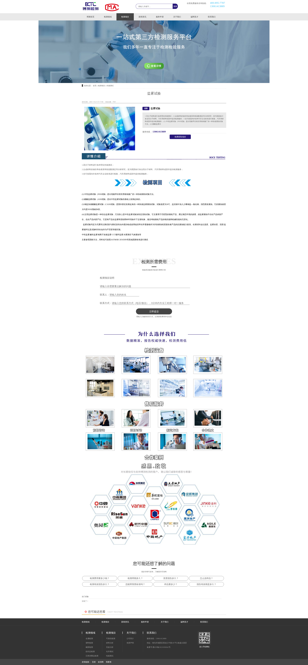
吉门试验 (85, 597)
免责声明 (130, 643)
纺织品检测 (90, 651)
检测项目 (125, 17)
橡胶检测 (89, 647)
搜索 (175, 6)
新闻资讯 (142, 17)
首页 (94, 86)
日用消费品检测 (92, 656)
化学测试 (109, 651)
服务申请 (160, 17)
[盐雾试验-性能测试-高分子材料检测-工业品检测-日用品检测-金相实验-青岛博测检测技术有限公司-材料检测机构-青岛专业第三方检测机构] (91, 9)
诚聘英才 (194, 17)
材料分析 (109, 643)
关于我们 (177, 17)
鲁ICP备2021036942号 (161, 647)
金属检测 (89, 639)
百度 (94, 662)
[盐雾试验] (154, 82)
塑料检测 (89, 643)
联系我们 (212, 17)
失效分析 (109, 647)
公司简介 (130, 639)
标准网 (100, 662)
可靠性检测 (110, 639)
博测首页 (90, 17)
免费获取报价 (180, 137)
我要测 (108, 662)
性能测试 (110, 86)
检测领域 (108, 17)
